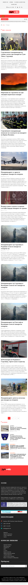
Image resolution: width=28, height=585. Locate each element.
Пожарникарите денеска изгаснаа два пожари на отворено (13, 399)
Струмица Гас (6, 547)
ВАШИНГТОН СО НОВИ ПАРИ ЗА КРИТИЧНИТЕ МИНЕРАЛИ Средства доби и (18, 447)
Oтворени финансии (8, 554)
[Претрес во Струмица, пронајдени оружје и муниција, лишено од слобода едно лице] (5, 428)
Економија (12, 444)
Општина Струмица (7, 544)
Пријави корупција (7, 552)
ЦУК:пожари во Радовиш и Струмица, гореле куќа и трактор (13, 360)
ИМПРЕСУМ (5, 2)
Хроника (12, 425)
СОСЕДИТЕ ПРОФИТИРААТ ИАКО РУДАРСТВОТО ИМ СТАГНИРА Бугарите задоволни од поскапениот (18, 456)
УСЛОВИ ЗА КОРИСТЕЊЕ (19, 2)
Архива (5, 536)
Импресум (6, 532)
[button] (24, 19)
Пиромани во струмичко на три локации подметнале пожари (12, 93)
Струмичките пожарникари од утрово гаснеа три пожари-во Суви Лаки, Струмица (13, 54)
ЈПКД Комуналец (7, 546)
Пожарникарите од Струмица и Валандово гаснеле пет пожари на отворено (13, 285)
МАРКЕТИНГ (14, 4)
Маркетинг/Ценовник (8, 534)
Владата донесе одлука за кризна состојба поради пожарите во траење (14, 207)
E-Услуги (5, 550)
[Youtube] (17, 7)
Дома (4, 25)
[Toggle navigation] (3, 16)
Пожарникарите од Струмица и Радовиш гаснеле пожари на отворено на (12, 246)
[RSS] (21, 7)
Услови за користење (8, 535)
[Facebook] (15, 7)
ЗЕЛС (5, 549)
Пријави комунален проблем (9, 553)
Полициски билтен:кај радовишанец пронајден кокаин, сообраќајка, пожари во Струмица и (18, 437)
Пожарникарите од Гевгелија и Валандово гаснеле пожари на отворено (12, 324)
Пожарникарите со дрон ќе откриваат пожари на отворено (12, 173)
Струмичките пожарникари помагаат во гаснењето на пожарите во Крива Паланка (14, 133)
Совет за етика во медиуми (9, 556)
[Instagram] (19, 7)
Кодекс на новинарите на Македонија (11, 557)
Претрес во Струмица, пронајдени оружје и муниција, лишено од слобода (18, 428)
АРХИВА (11, 2)
